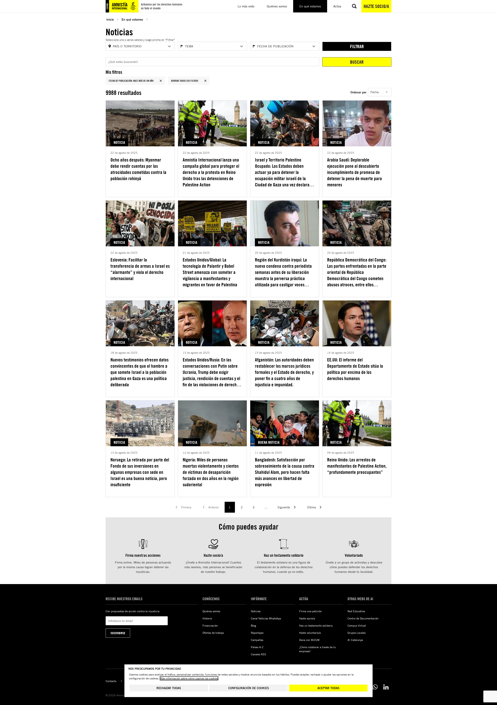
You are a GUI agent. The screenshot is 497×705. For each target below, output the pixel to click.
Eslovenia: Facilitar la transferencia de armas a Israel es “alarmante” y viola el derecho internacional (140, 269)
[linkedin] (386, 687)
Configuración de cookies (248, 688)
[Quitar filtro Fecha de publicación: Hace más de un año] (161, 81)
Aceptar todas (328, 688)
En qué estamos (132, 19)
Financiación (210, 625)
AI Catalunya (355, 640)
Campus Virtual (357, 625)
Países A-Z (257, 647)
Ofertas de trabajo (213, 632)
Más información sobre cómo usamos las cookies (189, 678)
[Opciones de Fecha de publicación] (313, 46)
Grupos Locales (357, 632)
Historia (207, 618)
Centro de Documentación (363, 618)
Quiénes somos (211, 611)
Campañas (257, 640)
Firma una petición (310, 611)
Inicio (110, 19)
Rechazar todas (168, 688)
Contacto (111, 681)
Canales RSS (258, 654)
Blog (253, 625)
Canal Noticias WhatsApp (266, 618)
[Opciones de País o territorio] (169, 46)
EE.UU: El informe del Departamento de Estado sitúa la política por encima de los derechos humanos (355, 369)
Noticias (256, 611)
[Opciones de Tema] (241, 46)
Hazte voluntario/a (310, 632)
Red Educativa (356, 611)
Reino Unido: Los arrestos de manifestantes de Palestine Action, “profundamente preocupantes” (357, 466)
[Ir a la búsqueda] (354, 6)
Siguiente (283, 507)
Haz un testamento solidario (316, 625)
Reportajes (257, 632)
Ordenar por (358, 92)
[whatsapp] (375, 687)
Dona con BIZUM (309, 640)
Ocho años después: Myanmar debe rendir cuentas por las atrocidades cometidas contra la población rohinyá (138, 169)
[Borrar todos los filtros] (205, 81)
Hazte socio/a (376, 6)
